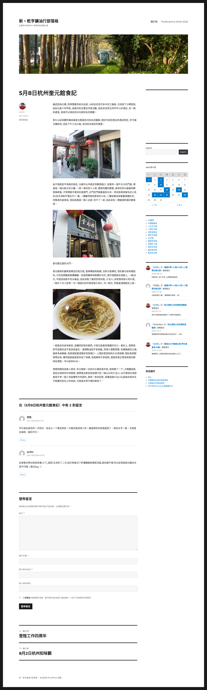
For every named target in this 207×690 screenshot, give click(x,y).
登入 (150, 377)
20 (179, 190)
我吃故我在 (23, 120)
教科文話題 (152, 235)
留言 (22, 513)
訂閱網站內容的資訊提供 (158, 380)
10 (161, 185)
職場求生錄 (152, 241)
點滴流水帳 (152, 253)
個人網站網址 (25, 583)
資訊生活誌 (152, 247)
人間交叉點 (152, 229)
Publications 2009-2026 (174, 21)
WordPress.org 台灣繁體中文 (160, 386)
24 (161, 195)
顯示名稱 (24, 556)
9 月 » (179, 205)
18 (167, 190)
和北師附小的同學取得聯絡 (175, 305)
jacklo (22, 112)
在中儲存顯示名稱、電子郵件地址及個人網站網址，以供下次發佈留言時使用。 (57, 598)
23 (155, 195)
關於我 (154, 21)
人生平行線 (152, 226)
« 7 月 (154, 205)
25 (167, 195)
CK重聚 (151, 220)
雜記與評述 (152, 250)
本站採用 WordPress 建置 (51, 678)
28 (185, 195)
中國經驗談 (152, 223)
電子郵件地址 (26, 569)
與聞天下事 (152, 244)
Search (149, 148)
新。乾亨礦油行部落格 (38, 21)
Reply (22, 440)
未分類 (150, 238)
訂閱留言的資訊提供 (156, 383)
